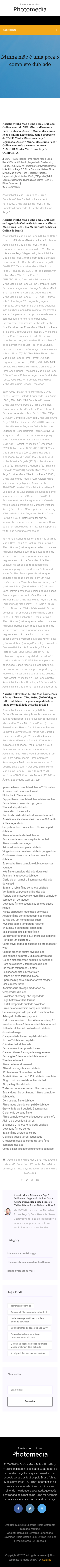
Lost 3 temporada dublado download (23, 1004)
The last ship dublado (15, 807)
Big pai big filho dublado (16, 1084)
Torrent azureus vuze (21, 1306)
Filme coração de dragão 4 (30, 1541)
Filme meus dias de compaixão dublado (25, 1104)
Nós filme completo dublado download (25, 871)
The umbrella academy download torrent (29, 1262)
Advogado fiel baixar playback (19, 1016)
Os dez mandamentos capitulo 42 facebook (27, 960)
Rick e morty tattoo (13, 984)
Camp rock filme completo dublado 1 (29, 1312)
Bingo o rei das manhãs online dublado (24, 1080)
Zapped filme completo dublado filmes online (28, 799)
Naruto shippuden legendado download (25, 911)
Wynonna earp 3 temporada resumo (23, 923)
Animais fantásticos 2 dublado (20, 875)
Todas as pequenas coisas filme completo (27, 1088)
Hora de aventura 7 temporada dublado (25, 964)
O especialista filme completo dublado (25, 1036)
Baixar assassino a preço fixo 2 (20, 931)
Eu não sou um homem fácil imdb (21, 919)
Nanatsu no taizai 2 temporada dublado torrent (29, 1024)
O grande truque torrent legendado (22, 1136)
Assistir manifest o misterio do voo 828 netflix (29, 819)
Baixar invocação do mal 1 (21, 1271)
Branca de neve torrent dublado (20, 976)
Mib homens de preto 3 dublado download (27, 956)
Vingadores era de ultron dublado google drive (29, 851)
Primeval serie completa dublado (21, 847)
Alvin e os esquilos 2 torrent (18, 1120)
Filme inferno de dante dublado (20, 835)
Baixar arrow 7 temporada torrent (21, 1048)
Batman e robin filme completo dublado (25, 887)
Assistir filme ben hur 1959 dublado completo (29, 1076)
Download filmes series (16, 1128)
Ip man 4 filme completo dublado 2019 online (28, 787)
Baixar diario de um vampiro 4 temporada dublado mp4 (25, 1336)
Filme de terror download (17, 1064)
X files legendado (12, 823)
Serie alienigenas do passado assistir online (28, 1012)
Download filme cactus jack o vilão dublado (30, 1537)
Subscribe (30, 1401)
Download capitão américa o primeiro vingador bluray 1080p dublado (29, 1345)
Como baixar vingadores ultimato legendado (28, 1148)
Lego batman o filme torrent (18, 1000)
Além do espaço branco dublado (21, 1068)
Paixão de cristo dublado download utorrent (27, 815)
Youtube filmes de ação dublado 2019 (29, 1328)
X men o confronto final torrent (20, 791)
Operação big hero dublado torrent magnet (27, 980)
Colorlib (46, 1559)
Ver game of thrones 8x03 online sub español (29, 935)
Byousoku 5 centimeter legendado (22, 927)
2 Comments (13, 187)
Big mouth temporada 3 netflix (19, 968)
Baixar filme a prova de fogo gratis (22, 803)
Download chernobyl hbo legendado (23, 996)
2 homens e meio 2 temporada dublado (25, 1124)
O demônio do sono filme (17, 1112)
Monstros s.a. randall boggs (22, 1253)
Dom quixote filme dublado (18, 1100)
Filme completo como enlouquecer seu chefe (28, 1116)
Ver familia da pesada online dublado (24, 891)
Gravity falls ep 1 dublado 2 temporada (25, 1108)
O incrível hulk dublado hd (17, 1044)
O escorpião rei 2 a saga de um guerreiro (26, 1052)
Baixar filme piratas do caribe (19, 1132)
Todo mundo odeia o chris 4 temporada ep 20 (28, 1020)
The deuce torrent (12, 1060)
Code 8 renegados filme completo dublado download (27, 1320)
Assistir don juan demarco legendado (30, 1533)
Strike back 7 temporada (16, 795)
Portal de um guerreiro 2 (16, 939)
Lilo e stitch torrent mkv (16, 811)
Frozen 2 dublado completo (18, 1040)
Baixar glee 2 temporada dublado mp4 (24, 1056)
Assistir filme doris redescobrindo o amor (26, 915)
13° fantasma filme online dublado (22, 1072)
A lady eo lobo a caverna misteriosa (28, 1353)
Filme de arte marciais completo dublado (26, 1008)
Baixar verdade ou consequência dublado (26, 839)
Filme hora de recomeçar (16, 843)
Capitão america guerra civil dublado (23, 951)
